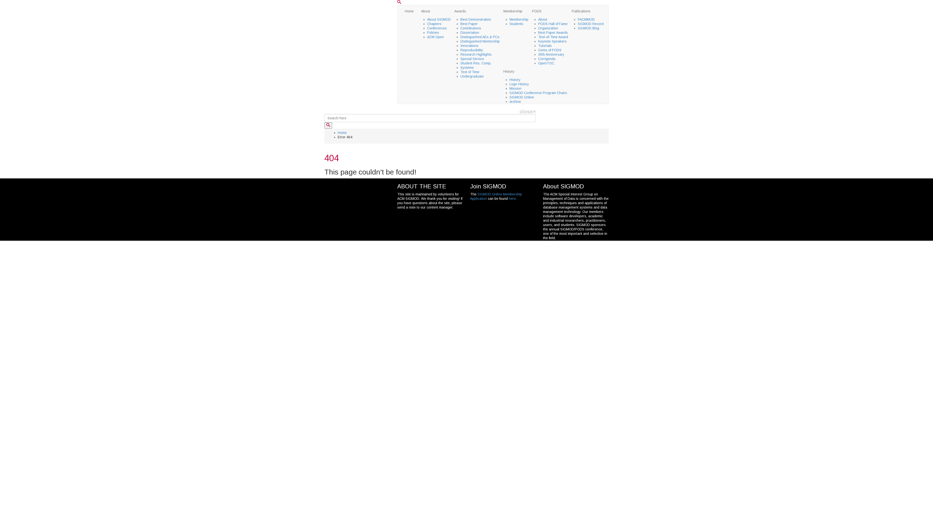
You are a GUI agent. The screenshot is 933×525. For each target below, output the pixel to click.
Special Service (472, 59)
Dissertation (469, 33)
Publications (581, 11)
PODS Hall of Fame (553, 24)
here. (513, 199)
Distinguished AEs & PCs (480, 37)
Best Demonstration (475, 19)
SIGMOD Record (591, 24)
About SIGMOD (439, 19)
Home (409, 11)
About (425, 11)
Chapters (434, 24)
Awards (460, 11)
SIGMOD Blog (588, 28)
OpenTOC (546, 63)
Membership (512, 11)
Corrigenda (546, 59)
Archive (515, 102)
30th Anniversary (551, 54)
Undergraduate (472, 76)
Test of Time (469, 72)
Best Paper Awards (553, 33)
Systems (467, 68)
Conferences (437, 28)
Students (516, 24)
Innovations (469, 46)
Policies (433, 33)
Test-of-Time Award (553, 37)
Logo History (519, 84)
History (508, 71)
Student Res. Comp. (476, 63)
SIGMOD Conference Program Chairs (538, 93)
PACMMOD (586, 19)
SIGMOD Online (522, 97)
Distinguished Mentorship (480, 41)
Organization (548, 28)
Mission (515, 88)
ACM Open (435, 37)
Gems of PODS (550, 50)
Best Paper (469, 24)
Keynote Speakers (552, 41)
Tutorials (545, 46)
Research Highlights (476, 54)
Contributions (470, 28)
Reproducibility (471, 50)
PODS (537, 11)
